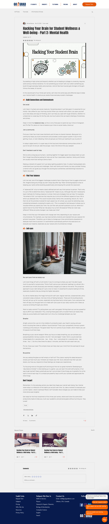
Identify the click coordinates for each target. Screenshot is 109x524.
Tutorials (25, 12)
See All (93, 430)
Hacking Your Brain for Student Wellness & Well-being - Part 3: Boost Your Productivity (26, 451)
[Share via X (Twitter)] (28, 415)
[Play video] (54, 60)
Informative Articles (37, 12)
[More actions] (85, 23)
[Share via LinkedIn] (32, 415)
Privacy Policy (20, 513)
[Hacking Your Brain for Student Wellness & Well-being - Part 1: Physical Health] (54, 440)
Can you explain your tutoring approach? (95, 512)
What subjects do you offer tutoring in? (96, 507)
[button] (55, 4)
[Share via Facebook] (24, 415)
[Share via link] (36, 415)
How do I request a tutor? (100, 502)
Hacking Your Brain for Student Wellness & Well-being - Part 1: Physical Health (53, 451)
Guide (25, 405)
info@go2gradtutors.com (67, 499)
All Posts (17, 12)
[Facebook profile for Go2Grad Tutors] (81, 505)
